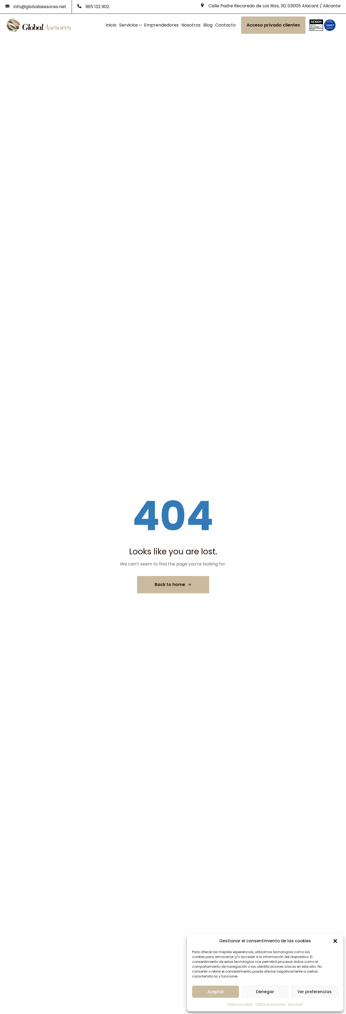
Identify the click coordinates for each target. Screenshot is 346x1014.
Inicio (111, 25)
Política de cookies (240, 1004)
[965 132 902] (93, 7)
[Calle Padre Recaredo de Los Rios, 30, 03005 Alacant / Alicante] (270, 6)
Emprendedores (161, 25)
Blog (207, 25)
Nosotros (191, 25)
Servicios (128, 25)
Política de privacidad (270, 1004)
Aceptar (215, 992)
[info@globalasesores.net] (35, 7)
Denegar (265, 992)
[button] (335, 941)
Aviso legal (295, 1004)
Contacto (225, 25)
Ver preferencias (314, 992)
